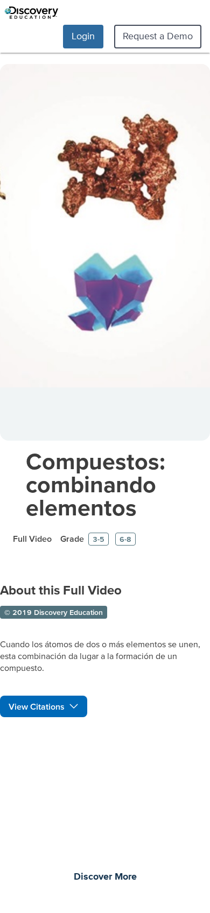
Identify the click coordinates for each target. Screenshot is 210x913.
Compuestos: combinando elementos (95, 484)
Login (83, 35)
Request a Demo (158, 35)
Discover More (105, 877)
